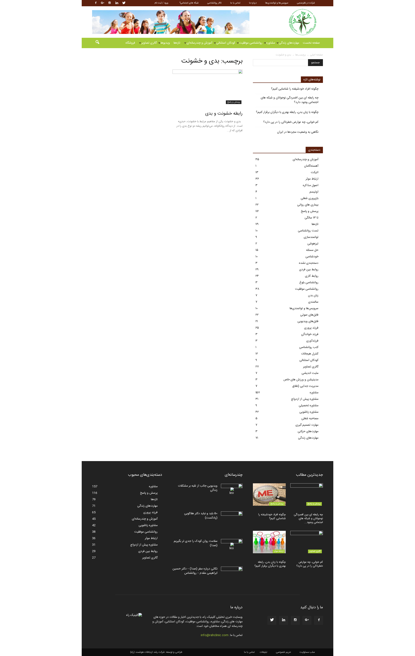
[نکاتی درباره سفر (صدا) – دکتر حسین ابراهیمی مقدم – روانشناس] (232, 574)
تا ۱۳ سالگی (311, 217)
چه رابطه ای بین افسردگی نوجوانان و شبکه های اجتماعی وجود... (308, 518)
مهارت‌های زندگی (289, 43)
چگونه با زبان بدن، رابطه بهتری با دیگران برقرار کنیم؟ (287, 112)
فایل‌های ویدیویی (307, 321)
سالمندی (313, 302)
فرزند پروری (311, 327)
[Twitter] (124, 3)
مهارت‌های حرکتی (308, 431)
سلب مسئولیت (307, 652)
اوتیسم (314, 191)
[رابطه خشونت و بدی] (207, 87)
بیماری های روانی (307, 204)
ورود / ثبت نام (161, 3)
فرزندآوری (312, 340)
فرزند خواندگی (309, 334)
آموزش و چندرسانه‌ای (199, 43)
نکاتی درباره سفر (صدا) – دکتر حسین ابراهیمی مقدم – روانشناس (194, 571)
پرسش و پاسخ (233, 102)
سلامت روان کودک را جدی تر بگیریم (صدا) (195, 543)
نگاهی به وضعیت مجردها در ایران (297, 132)
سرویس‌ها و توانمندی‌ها (276, 3)
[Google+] (102, 3)
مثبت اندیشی (310, 373)
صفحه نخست (311, 43)
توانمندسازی (311, 237)
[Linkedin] (116, 3)
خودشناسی (311, 256)
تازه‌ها (177, 43)
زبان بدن (313, 295)
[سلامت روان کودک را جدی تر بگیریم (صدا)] (232, 546)
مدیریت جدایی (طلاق (305, 386)
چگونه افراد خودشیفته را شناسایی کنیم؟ (294, 89)
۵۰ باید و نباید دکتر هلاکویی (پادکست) (200, 515)
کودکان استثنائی (225, 43)
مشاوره (270, 43)
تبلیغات (263, 652)
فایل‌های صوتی (309, 315)
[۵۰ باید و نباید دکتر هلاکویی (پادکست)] (232, 518)
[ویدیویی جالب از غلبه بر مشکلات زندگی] (232, 491)
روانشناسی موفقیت (250, 43)
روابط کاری (311, 276)
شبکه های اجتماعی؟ (189, 3)
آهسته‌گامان (311, 166)
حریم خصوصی (283, 652)
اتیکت (314, 172)
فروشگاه (130, 43)
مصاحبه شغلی (309, 418)
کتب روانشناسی (308, 347)
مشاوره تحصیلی (308, 405)
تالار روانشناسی (214, 3)
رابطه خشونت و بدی (224, 113)
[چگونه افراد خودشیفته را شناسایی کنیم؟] (269, 494)
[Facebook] (95, 3)
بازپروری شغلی (309, 198)
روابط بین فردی (308, 269)
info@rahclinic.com (214, 635)
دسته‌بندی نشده (308, 263)
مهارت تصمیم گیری (306, 425)
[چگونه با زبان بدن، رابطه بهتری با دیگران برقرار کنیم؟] (269, 542)
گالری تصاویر (149, 43)
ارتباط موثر (312, 179)
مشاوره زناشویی (308, 412)
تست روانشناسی (308, 230)
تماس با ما (235, 3)
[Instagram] (109, 3)
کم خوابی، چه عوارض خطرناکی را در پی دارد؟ (290, 122)
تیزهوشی (312, 243)
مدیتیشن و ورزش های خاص (300, 379)
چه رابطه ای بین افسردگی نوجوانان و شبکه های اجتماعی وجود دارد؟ (289, 100)
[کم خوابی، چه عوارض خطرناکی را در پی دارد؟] (306, 542)
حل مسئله (312, 250)
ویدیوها (165, 43)
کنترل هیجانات (309, 353)
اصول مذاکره (310, 185)
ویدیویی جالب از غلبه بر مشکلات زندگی (197, 488)
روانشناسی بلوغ (308, 282)
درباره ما (253, 3)
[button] (97, 43)
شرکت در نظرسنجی (306, 3)
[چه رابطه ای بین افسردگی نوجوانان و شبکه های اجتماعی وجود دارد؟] (306, 494)
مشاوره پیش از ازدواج (304, 399)
